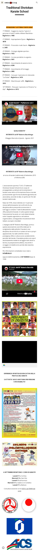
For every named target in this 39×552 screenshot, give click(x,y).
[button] (2, 2)
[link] (19, 354)
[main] (19, 10)
